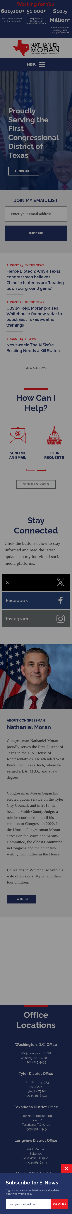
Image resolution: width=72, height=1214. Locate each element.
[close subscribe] (66, 1168)
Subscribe (59, 1204)
